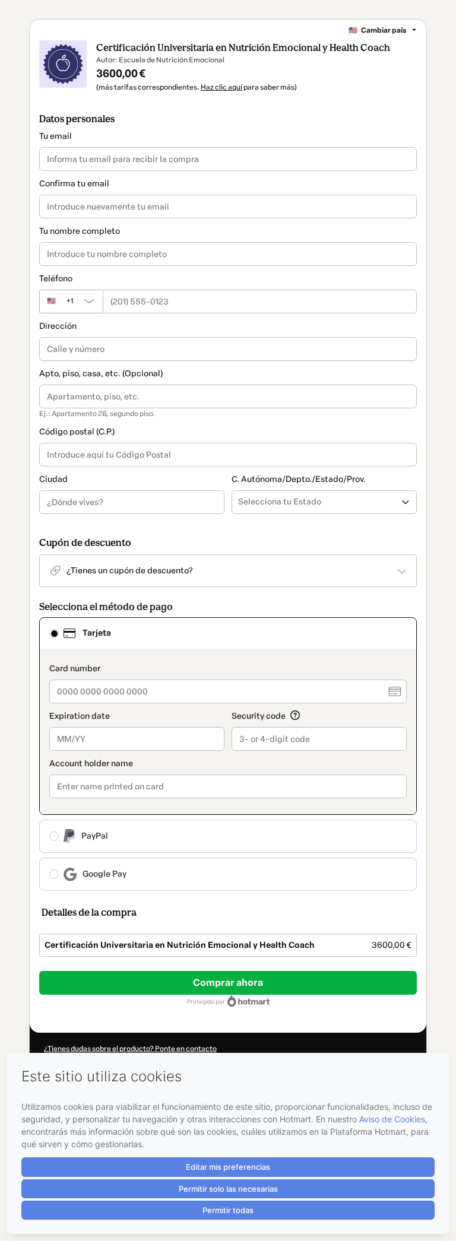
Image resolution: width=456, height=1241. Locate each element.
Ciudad (53, 479)
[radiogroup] (228, 754)
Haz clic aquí (221, 87)
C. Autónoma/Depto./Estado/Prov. (299, 479)
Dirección (58, 326)
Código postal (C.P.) (77, 432)
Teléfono (55, 279)
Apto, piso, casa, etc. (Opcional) (101, 374)
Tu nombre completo (79, 231)
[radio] (54, 633)
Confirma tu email (74, 184)
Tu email (55, 136)
